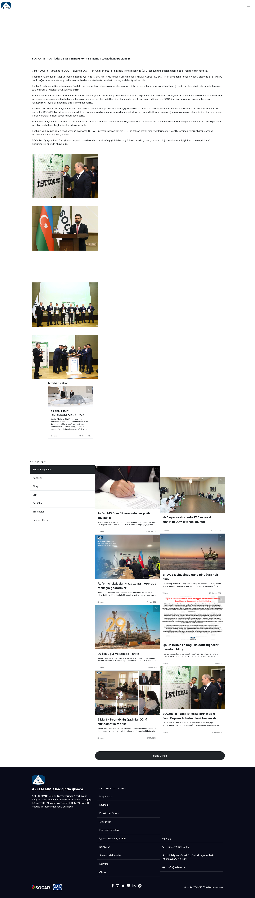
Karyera (201, 4)
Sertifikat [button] (37, 503)
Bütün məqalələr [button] (42, 469)
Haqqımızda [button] (145, 4)
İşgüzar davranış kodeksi (113, 838)
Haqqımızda (105, 796)
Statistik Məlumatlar (110, 855)
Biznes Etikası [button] (40, 520)
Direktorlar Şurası (109, 813)
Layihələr (166, 4)
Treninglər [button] (38, 511)
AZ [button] (228, 4)
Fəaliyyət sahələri (109, 830)
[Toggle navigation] (249, 5)
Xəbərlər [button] (37, 477)
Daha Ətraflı (160, 755)
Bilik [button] (35, 494)
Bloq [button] (35, 486)
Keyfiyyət (104, 846)
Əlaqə (216, 4)
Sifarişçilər (184, 4)
